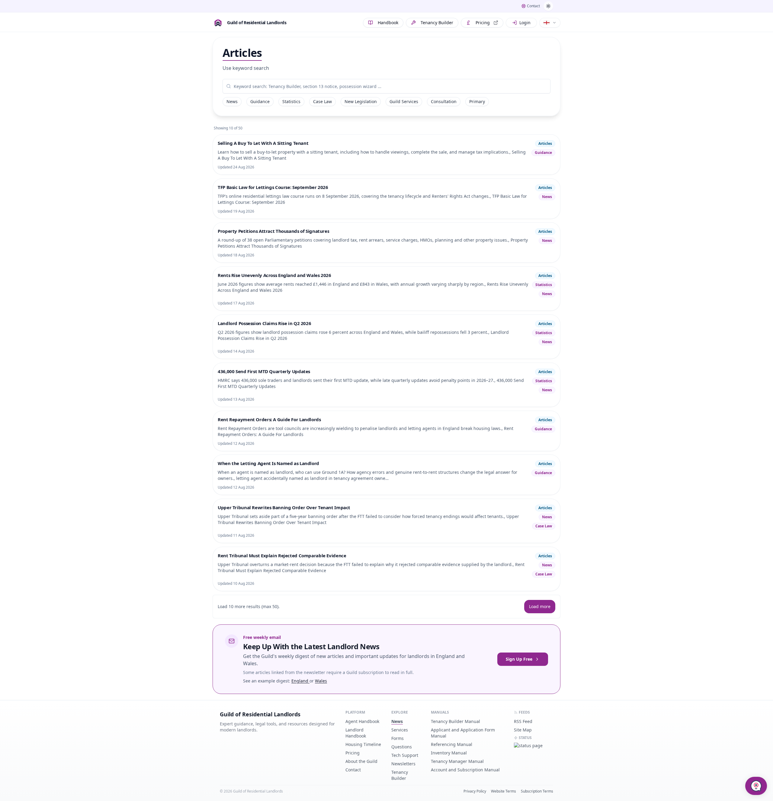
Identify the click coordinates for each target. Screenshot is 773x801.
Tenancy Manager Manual (457, 761)
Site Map (523, 730)
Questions (401, 747)
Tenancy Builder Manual (455, 721)
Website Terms (503, 791)
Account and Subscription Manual (465, 770)
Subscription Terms (537, 791)
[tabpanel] (386, 86)
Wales (321, 681)
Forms (397, 738)
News (232, 101)
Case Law (322, 101)
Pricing (483, 22)
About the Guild (361, 761)
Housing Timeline (363, 744)
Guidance (260, 101)
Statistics (291, 101)
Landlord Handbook (355, 733)
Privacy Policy (474, 791)
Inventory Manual (449, 753)
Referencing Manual (451, 744)
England (300, 681)
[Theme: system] (548, 6)
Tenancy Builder (437, 22)
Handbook (388, 22)
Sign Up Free (519, 659)
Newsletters (403, 764)
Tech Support (404, 755)
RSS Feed (523, 721)
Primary (477, 101)
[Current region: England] (549, 23)
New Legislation (361, 101)
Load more (539, 606)
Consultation (444, 101)
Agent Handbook (362, 721)
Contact (353, 770)
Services (399, 730)
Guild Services (404, 101)
